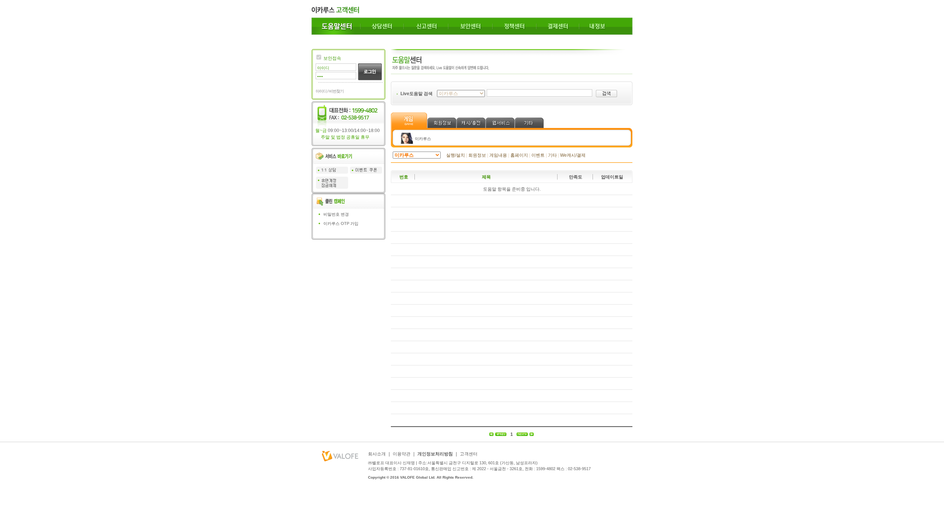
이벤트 (538, 155)
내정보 (605, 26)
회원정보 (477, 155)
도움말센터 (336, 26)
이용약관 (401, 454)
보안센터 (470, 26)
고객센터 (469, 454)
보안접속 (332, 58)
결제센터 (558, 26)
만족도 (575, 177)
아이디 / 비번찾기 (330, 91)
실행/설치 (455, 155)
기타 (552, 155)
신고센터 (426, 26)
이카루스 (423, 138)
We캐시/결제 (573, 155)
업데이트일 (612, 177)
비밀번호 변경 (336, 214)
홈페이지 (519, 155)
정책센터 (515, 26)
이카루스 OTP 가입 (340, 223)
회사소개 (377, 454)
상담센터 (382, 26)
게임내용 (498, 155)
